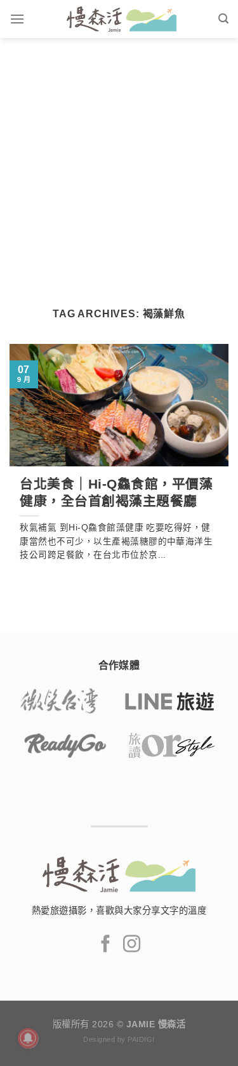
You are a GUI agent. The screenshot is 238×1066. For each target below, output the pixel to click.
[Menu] (17, 18)
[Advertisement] (119, 163)
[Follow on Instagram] (131, 945)
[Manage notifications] (28, 1038)
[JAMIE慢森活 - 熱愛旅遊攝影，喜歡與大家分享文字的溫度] (121, 19)
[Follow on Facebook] (105, 945)
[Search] (223, 18)
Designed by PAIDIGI (118, 1039)
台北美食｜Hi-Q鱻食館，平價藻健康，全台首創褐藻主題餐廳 (116, 492)
